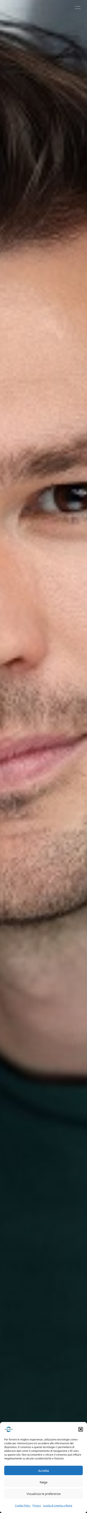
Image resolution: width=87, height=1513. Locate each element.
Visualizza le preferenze (44, 1494)
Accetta (43, 1470)
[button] (81, 1429)
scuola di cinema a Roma (57, 1505)
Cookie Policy (22, 1505)
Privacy (37, 1505)
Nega (43, 1482)
